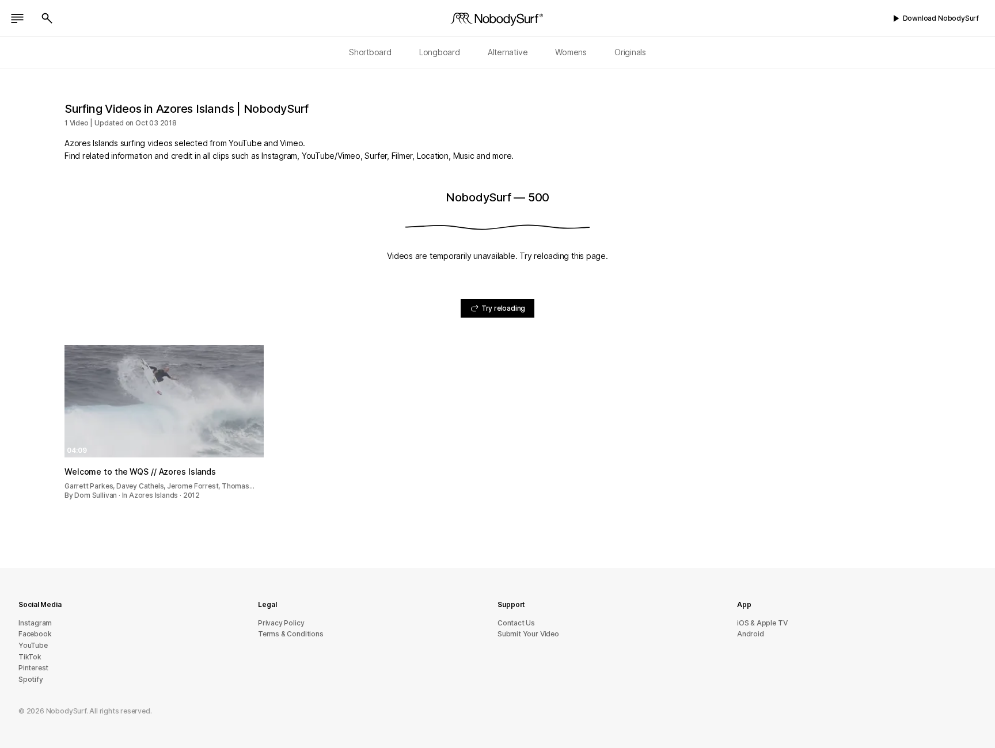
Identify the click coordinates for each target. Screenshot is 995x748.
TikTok (29, 656)
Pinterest (33, 667)
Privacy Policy (281, 623)
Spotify (30, 679)
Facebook (34, 633)
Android (750, 633)
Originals (630, 52)
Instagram (35, 623)
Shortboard (370, 52)
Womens (571, 52)
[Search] (47, 18)
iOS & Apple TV (762, 623)
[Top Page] (497, 18)
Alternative (508, 52)
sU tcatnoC (516, 623)
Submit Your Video (528, 633)
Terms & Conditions (291, 633)
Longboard (439, 52)
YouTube (33, 645)
